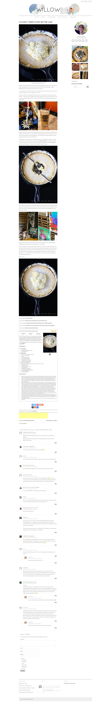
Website (21, 654)
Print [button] (49, 354)
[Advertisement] (39, 415)
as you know (52, 142)
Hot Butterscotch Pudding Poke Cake (26, 692)
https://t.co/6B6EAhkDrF (48, 690)
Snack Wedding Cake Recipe (24, 690)
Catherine (25, 517)
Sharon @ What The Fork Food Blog (31, 487)
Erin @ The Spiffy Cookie (28, 465)
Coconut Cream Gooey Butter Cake (35, 22)
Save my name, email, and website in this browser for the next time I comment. (24, 663)
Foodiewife (25, 567)
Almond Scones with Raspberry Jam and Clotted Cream (36, 320)
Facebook (84, 1)
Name (21, 648)
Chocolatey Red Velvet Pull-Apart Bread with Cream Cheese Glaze (39, 323)
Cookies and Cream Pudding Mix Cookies (27, 687)
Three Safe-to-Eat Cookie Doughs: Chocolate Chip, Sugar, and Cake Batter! (40, 325)
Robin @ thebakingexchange (29, 581)
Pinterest (86, 1)
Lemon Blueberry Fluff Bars (51, 420)
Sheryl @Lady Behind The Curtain (30, 507)
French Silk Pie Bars (28, 318)
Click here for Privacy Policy (69, 683)
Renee (24, 496)
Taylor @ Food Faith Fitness (29, 432)
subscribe (73, 17)
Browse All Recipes (77, 83)
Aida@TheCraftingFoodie (28, 536)
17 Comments (34, 411)
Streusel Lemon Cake (23, 683)
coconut (24, 423)
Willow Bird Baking (27, 699)
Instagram (88, 1)
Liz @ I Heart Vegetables (28, 446)
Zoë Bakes (23, 343)
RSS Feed (90, 1)
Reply (55, 442)
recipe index (51, 17)
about (43, 17)
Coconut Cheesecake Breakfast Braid (26, 420)
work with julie (62, 17)
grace (24, 455)
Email (21, 651)
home (37, 17)
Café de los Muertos (43, 140)
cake (22, 423)
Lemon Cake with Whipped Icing (25, 685)
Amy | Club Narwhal (27, 474)
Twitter (82, 1)
